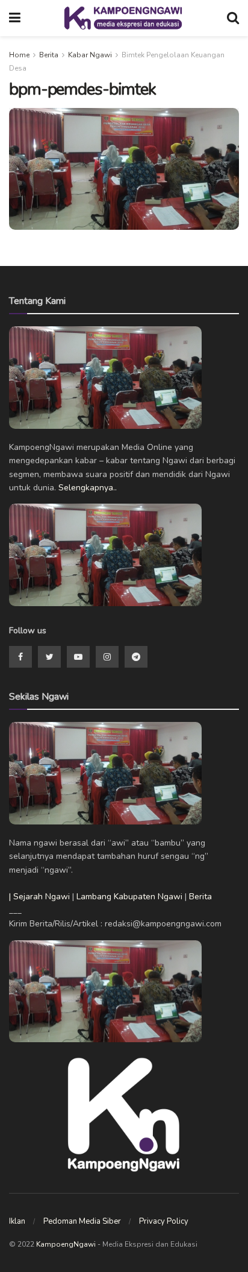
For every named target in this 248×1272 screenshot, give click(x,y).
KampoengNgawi (66, 1244)
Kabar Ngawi (90, 55)
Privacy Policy (163, 1221)
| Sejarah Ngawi (39, 896)
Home (19, 55)
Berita (48, 55)
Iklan (17, 1221)
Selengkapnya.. (87, 487)
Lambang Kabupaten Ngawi (129, 896)
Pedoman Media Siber (82, 1221)
